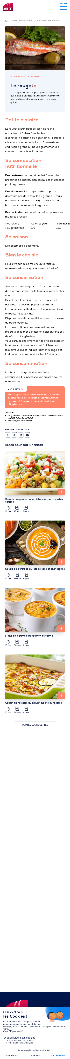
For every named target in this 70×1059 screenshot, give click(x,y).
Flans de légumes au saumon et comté (29, 635)
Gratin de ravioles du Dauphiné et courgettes (33, 702)
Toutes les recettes (35, 724)
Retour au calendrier (27, 76)
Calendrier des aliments (48, 20)
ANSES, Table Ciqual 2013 (20, 418)
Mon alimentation (22, 20)
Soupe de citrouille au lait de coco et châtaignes (35, 568)
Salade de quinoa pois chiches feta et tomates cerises (34, 500)
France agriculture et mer (20, 420)
